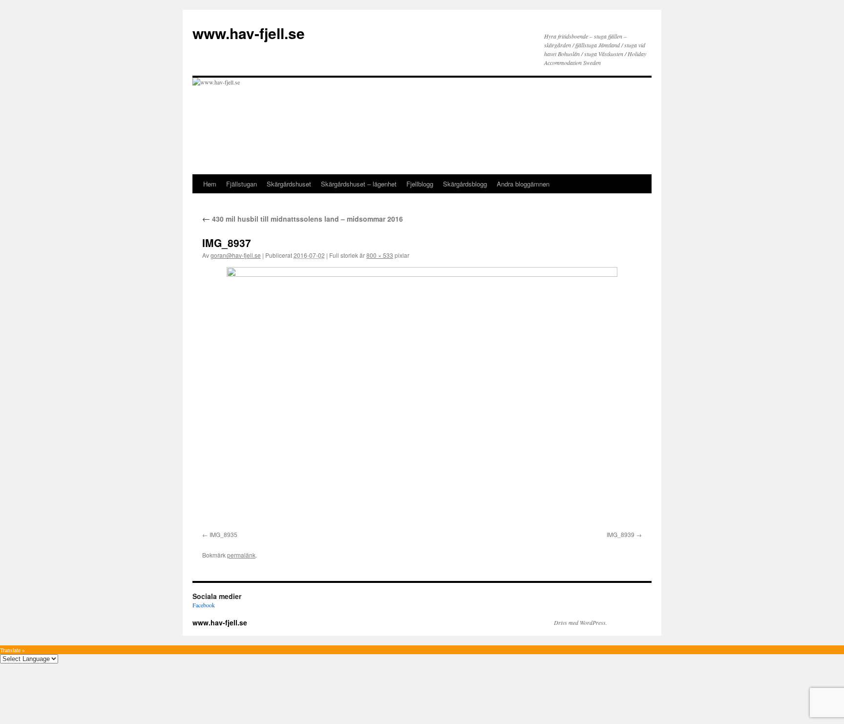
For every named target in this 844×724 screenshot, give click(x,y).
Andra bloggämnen (523, 183)
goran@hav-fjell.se (236, 255)
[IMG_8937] (422, 397)
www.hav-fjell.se (248, 32)
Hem (209, 183)
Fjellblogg (419, 183)
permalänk (241, 555)
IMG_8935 (223, 534)
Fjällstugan (241, 183)
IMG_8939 (620, 534)
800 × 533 (379, 255)
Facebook (203, 605)
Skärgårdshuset (289, 183)
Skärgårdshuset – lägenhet (359, 183)
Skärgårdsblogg (465, 183)
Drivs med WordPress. (580, 622)
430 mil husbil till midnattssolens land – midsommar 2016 (302, 219)
